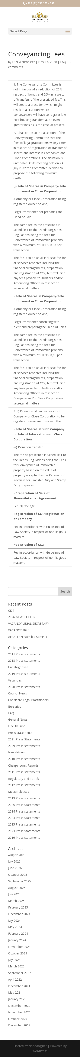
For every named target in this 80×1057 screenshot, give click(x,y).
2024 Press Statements (24, 818)
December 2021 (19, 986)
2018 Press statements (24, 660)
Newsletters (16, 752)
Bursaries (14, 706)
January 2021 (17, 999)
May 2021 (15, 992)
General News (18, 719)
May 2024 (15, 927)
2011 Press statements (24, 772)
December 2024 (19, 914)
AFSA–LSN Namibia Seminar (27, 637)
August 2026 (16, 855)
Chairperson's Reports (23, 765)
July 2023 (14, 960)
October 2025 (17, 875)
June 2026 (15, 868)
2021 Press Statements (24, 739)
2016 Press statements (24, 838)
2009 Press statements (24, 746)
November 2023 (19, 947)
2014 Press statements (24, 811)
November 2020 (19, 1012)
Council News (17, 693)
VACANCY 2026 (18, 630)
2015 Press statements (24, 824)
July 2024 (14, 920)
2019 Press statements (24, 674)
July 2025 (14, 894)
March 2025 (16, 901)
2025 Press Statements (24, 805)
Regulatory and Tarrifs (23, 779)
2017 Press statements (24, 654)
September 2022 (19, 973)
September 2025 (19, 881)
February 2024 (18, 933)
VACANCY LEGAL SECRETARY (28, 623)
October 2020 (17, 1019)
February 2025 (18, 907)
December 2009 (19, 1025)
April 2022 (15, 979)
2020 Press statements (24, 687)
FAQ (63, 62)
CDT (11, 610)
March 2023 (16, 966)
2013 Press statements (24, 798)
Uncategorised (18, 667)
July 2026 (14, 861)
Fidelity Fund (16, 726)
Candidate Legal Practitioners (28, 700)
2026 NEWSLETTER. (22, 617)
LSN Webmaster (23, 62)
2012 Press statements (24, 785)
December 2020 (19, 1006)
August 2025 (16, 888)
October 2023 (17, 953)
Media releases (18, 792)
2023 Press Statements (24, 831)
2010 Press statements (24, 759)
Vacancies (15, 680)
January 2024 (17, 940)
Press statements (20, 733)
